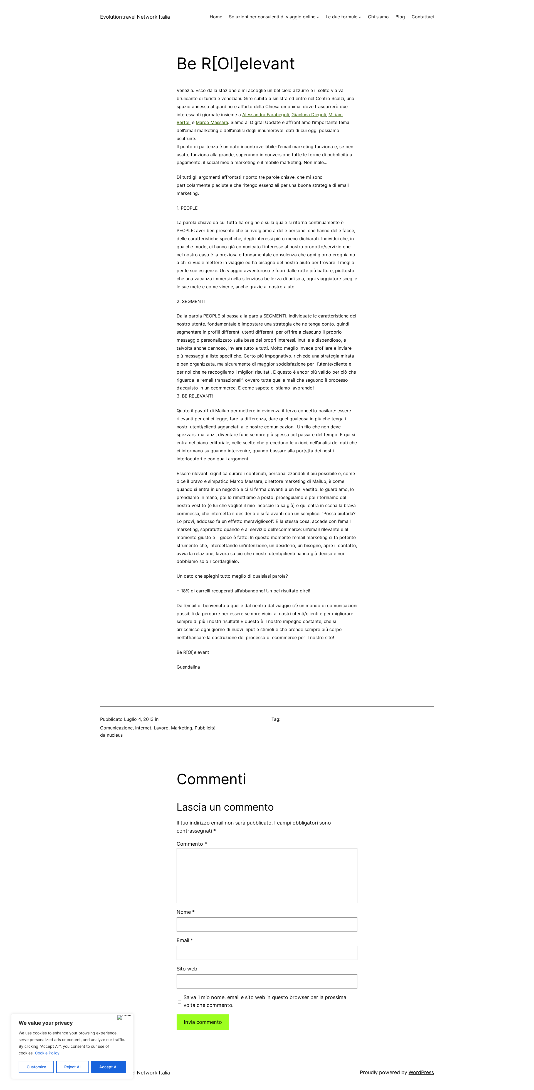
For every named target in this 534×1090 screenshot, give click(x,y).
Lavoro (161, 728)
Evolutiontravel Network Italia (135, 17)
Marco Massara (212, 122)
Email (185, 940)
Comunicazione (116, 728)
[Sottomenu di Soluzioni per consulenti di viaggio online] (318, 17)
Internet (143, 728)
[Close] (124, 1017)
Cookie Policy (47, 1053)
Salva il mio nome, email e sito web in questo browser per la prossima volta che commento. (265, 1001)
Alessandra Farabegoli (265, 114)
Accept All (108, 1066)
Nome (186, 912)
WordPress (421, 1072)
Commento (192, 844)
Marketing (181, 728)
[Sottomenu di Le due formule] (360, 17)
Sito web (187, 969)
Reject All (72, 1066)
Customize (36, 1066)
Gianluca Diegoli (308, 114)
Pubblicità (205, 728)
